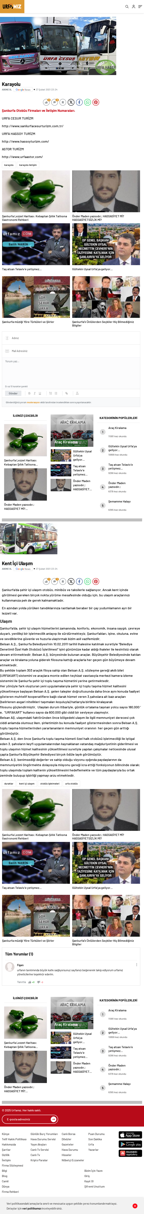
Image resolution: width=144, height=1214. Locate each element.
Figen (20, 965)
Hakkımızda (9, 1144)
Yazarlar (93, 1149)
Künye (5, 1134)
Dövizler (66, 1139)
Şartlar (6, 1149)
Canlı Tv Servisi (40, 1149)
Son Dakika (95, 1139)
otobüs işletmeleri (49, 783)
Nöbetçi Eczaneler (73, 1160)
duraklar (8, 783)
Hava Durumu (70, 1149)
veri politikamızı (32, 1208)
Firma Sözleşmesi (12, 1165)
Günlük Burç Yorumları (44, 1134)
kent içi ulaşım (26, 783)
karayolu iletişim (28, 164)
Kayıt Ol (89, 1181)
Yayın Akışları (38, 1144)
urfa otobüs (71, 783)
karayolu (9, 164)
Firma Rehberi (10, 1191)
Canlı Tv (35, 1155)
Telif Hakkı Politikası (14, 1139)
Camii (5, 1181)
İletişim (6, 1160)
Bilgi (4, 1170)
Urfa (91, 1144)
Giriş (87, 1176)
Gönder (13, 393)
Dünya (5, 1186)
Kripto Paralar (39, 1160)
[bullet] (55, 393)
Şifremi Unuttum (94, 1186)
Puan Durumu (96, 1134)
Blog (4, 1176)
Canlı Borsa (68, 1134)
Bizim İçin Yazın (93, 1170)
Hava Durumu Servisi (43, 1139)
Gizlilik (6, 1155)
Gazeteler (68, 1144)
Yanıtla (21, 982)
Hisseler (67, 1155)
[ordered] (50, 393)
